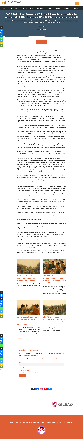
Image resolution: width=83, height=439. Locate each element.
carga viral (57, 127)
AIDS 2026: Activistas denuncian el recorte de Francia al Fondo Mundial (26, 278)
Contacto (12, 422)
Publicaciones (40, 8)
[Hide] (0, 48)
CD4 (56, 50)
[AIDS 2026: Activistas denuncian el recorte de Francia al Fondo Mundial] (28, 272)
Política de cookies (46, 422)
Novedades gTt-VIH (25, 370)
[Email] (1, 45)
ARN (35, 55)
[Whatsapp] (1, 38)
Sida (58, 57)
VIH (48, 50)
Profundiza (17, 8)
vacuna (29, 68)
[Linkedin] (1, 35)
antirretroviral (49, 125)
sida (51, 120)
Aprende (10, 8)
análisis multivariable (24, 186)
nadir (62, 116)
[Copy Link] (1, 43)
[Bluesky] (1, 30)
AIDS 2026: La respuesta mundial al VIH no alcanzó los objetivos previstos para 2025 (54, 319)
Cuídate (25, 8)
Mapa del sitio (18, 422)
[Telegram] (1, 40)
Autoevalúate (75, 8)
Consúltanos (66, 8)
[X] (1, 27)
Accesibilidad (70, 422)
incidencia (42, 206)
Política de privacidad (34, 422)
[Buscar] (77, 3)
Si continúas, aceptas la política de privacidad (31, 372)
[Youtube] (46, 389)
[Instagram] (41, 389)
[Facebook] (1, 32)
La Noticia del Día (24, 367)
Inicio (4, 8)
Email (20, 362)
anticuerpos (42, 53)
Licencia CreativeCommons (59, 422)
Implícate (32, 8)
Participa (49, 8)
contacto (31, 355)
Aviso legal (26, 422)
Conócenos (57, 8)
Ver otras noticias (41, 42)
